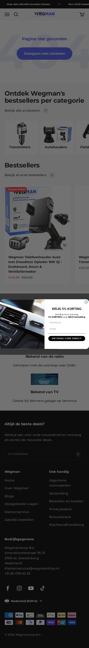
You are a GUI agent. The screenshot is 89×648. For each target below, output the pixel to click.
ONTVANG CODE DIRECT (66, 338)
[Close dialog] (86, 301)
